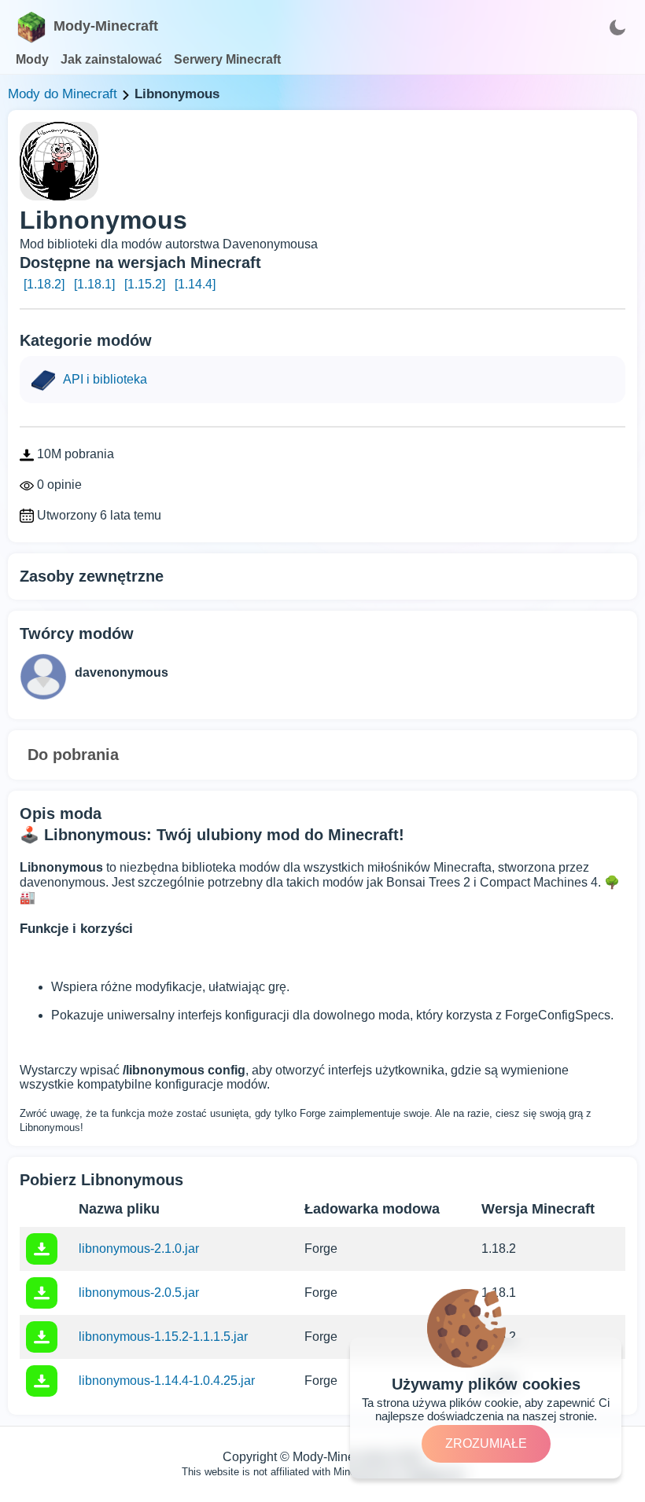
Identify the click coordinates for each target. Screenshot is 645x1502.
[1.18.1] (94, 284)
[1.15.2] (144, 284)
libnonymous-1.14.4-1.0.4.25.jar (167, 1380)
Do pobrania (73, 754)
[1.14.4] (195, 284)
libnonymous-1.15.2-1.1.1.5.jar (163, 1336)
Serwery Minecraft (227, 59)
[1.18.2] (44, 284)
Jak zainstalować (111, 59)
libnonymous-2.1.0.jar (139, 1248)
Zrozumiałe (486, 1443)
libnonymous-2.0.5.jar (139, 1292)
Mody (32, 59)
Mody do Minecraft (62, 93)
